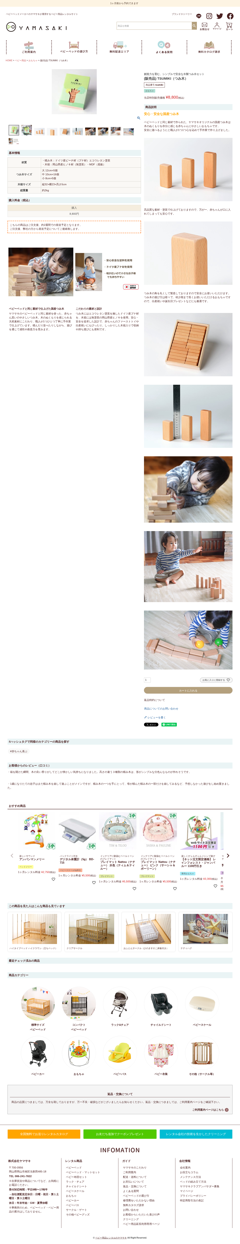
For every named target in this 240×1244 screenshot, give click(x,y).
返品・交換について (135, 1186)
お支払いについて (133, 1181)
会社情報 (184, 1160)
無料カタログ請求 (133, 1205)
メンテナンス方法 (190, 1176)
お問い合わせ (131, 1209)
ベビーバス (72, 1205)
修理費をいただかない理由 (138, 1200)
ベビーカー (72, 1200)
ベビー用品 (20, 60)
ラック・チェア (75, 1181)
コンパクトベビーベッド (79, 1027)
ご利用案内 (129, 1172)
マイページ (186, 1191)
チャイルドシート (76, 1186)
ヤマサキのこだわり (135, 1167)
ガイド (126, 1160)
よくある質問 (131, 1191)
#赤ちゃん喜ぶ (18, 751)
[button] (12, 856)
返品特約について (154, 699)
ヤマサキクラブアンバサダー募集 (199, 1186)
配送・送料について (135, 1176)
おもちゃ (33, 60)
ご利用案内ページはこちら (208, 1109)
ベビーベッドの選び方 (136, 1195)
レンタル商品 (73, 1160)
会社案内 (185, 1167)
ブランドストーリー (182, 14)
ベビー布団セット (76, 1176)
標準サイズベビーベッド (38, 1027)
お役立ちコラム (189, 1172)
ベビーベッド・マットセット (83, 1172)
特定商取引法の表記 (192, 1200)
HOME (9, 60)
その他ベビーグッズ (78, 1214)
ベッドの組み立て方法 (193, 1181)
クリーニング (131, 1219)
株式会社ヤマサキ (19, 1160)
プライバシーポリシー (193, 1195)
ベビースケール (75, 1191)
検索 (194, 25)
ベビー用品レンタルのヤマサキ (111, 1237)
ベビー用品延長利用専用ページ (141, 1223)
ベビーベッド (74, 1167)
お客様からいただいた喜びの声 (141, 1214)
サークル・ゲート (76, 1209)
